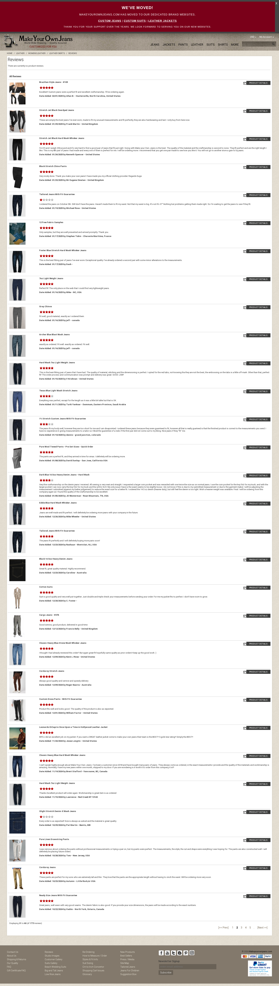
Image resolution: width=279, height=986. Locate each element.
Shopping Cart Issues (93, 970)
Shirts (223, 44)
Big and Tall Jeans (54, 970)
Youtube (167, 952)
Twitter (173, 952)
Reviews (49, 952)
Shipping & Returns (16, 959)
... (254, 927)
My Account (265, 37)
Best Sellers (126, 955)
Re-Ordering (88, 952)
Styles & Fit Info (90, 959)
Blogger (179, 952)
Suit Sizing (88, 963)
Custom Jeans (109, 21)
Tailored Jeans (127, 967)
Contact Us (12, 952)
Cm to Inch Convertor (93, 967)
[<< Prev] (223, 927)
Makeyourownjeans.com (260, 951)
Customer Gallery (53, 959)
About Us (11, 955)
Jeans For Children (129, 970)
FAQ (9, 967)
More (235, 44)
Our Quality (12, 963)
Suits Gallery (51, 963)
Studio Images (52, 955)
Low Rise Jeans (53, 974)
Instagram (191, 952)
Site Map (124, 963)
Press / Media (127, 959)
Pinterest (185, 952)
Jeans (154, 44)
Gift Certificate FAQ (16, 970)
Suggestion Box (128, 974)
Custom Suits (135, 21)
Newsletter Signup (169, 961)
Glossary (87, 974)
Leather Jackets (162, 21)
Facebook (161, 952)
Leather (197, 44)
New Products (127, 952)
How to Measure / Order (95, 955)
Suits (211, 44)
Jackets (169, 44)
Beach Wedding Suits (55, 967)
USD (252, 37)
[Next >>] (262, 927)
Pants (183, 44)
